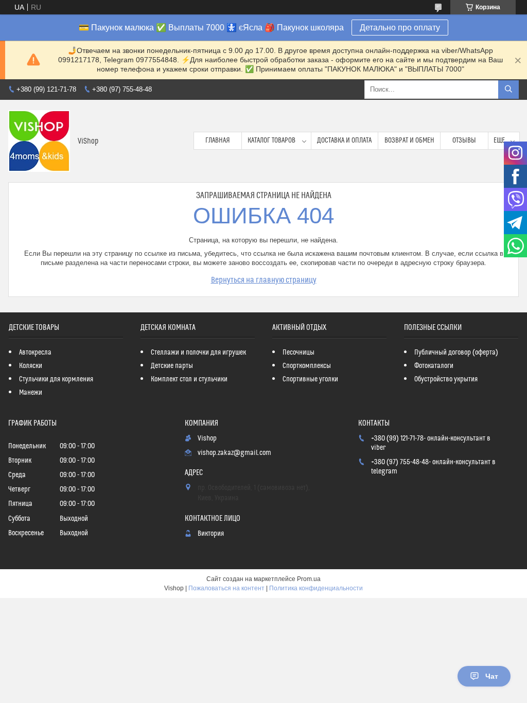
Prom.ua (309, 579)
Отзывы (464, 140)
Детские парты (172, 366)
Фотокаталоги (433, 366)
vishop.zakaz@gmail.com (234, 453)
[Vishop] (39, 141)
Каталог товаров (271, 140)
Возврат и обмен (409, 140)
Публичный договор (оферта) (456, 352)
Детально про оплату (400, 27)
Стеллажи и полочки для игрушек (198, 352)
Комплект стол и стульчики (189, 379)
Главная (217, 140)
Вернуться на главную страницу (264, 280)
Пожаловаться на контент (226, 588)
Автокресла (35, 352)
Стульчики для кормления (56, 379)
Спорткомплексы (307, 366)
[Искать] (508, 89)
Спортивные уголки (310, 379)
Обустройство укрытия (446, 379)
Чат (491, 676)
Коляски (30, 366)
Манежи (30, 393)
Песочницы (298, 352)
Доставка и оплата (344, 140)
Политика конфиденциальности (316, 588)
